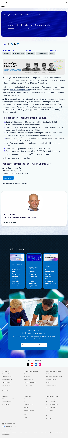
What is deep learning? (51, 407)
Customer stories (6, 390)
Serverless (6, 53)
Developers (31, 53)
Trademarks (35, 432)
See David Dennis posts (9, 222)
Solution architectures (51, 379)
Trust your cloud (6, 385)
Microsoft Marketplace (7, 401)
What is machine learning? (52, 404)
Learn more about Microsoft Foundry (34, 345)
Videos (25, 417)
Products (26, 373)
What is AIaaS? (49, 410)
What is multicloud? (50, 401)
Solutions (48, 373)
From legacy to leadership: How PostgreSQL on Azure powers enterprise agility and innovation (17, 276)
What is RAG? (49, 418)
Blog (25, 401)
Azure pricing (27, 376)
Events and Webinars (29, 410)
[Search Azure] (6, 2)
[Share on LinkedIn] (18, 44)
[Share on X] (15, 44)
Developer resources (29, 404)
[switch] (66, 2)
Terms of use (27, 432)
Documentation (27, 398)
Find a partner (5, 404)
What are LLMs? (49, 413)
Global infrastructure (7, 379)
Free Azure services (28, 379)
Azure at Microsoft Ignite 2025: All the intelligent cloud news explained (33, 279)
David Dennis (11, 28)
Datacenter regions (6, 382)
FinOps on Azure (28, 385)
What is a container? (50, 415)
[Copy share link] (8, 44)
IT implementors (41, 53)
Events (52, 53)
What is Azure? (5, 373)
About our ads (58, 432)
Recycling (51, 432)
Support (48, 382)
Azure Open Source (18, 53)
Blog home (9, 15)
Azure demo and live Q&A (52, 385)
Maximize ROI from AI (29, 388)
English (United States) (10, 423)
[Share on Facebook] (12, 44)
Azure (3, 6)
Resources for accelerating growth (54, 376)
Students (26, 407)
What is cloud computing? (52, 398)
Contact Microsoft (12, 432)
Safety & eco (43, 432)
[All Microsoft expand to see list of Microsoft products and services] (2, 2)
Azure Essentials (5, 388)
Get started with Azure (7, 376)
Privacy (20, 432)
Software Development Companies (10, 398)
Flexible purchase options (30, 382)
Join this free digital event (20, 90)
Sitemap (4, 432)
